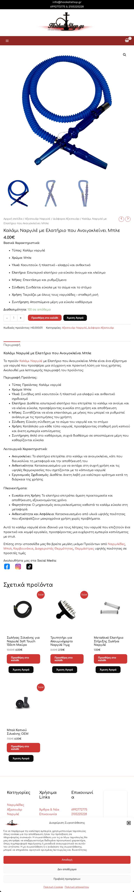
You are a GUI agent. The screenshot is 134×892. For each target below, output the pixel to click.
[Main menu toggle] (7, 40)
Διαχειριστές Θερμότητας (54, 548)
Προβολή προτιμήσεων (67, 879)
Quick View (23, 628)
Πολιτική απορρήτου (77, 887)
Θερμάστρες (85, 548)
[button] (129, 823)
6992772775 (79, 809)
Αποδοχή (67, 859)
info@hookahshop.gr (67, 2)
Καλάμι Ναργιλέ (30, 361)
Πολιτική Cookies (53, 887)
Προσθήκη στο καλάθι (44, 318)
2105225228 (76, 6)
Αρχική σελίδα (12, 218)
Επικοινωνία (48, 814)
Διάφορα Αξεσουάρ (66, 218)
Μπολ (7, 548)
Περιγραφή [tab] (11, 345)
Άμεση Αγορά (75, 318)
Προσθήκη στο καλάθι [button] (20, 659)
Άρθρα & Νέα (49, 809)
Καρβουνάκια (23, 548)
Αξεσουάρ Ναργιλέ (37, 218)
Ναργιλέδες (116, 544)
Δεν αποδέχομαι (67, 869)
